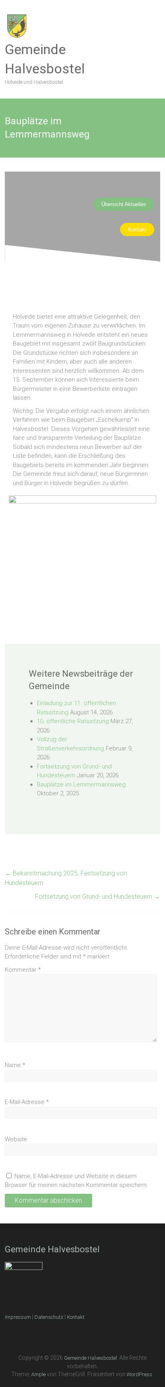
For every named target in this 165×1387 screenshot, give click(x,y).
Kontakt (76, 1317)
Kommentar (23, 969)
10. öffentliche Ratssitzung (73, 721)
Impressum (18, 1317)
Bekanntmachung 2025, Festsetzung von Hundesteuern (66, 878)
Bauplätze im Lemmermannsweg (81, 784)
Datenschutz (48, 1317)
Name (15, 1065)
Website (16, 1139)
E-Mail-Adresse (27, 1102)
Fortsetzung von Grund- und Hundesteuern (97, 896)
